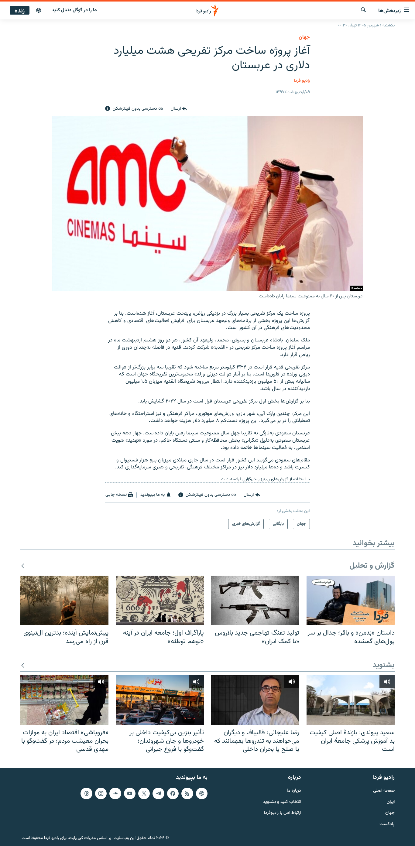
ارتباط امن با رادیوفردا (282, 813)
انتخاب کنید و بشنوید (282, 802)
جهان (304, 37)
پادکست (387, 824)
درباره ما (294, 790)
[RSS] (187, 793)
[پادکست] (38, 10)
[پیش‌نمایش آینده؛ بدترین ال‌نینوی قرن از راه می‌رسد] (64, 600)
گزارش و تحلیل (372, 566)
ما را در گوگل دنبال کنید (74, 10)
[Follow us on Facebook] (173, 793)
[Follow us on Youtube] (129, 793)
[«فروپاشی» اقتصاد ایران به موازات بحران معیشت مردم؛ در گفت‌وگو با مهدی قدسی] (64, 700)
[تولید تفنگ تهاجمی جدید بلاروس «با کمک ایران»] (255, 600)
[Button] (179, 108)
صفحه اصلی (384, 790)
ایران (391, 802)
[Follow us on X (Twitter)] (144, 793)
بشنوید (383, 665)
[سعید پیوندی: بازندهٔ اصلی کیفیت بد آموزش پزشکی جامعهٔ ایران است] (351, 700)
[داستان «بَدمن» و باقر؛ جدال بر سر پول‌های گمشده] (351, 600)
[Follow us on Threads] (86, 793)
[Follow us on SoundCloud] (115, 793)
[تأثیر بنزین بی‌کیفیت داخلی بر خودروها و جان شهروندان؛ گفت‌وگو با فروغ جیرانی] (160, 700)
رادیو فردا (302, 80)
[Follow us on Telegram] (158, 793)
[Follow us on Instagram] (101, 793)
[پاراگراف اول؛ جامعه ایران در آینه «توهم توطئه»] (160, 600)
